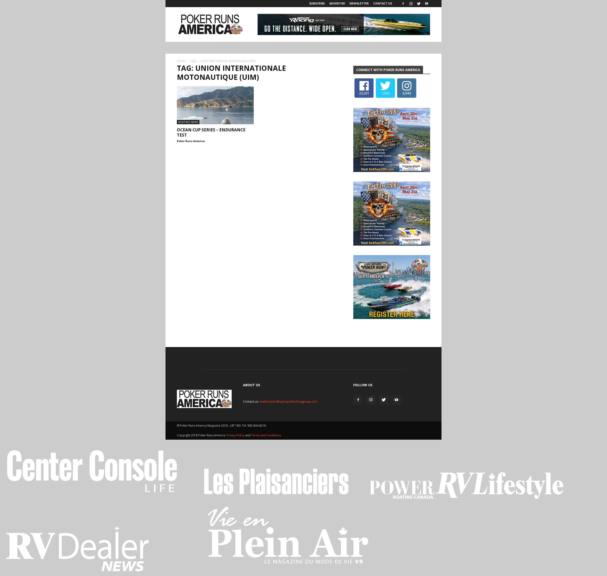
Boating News (188, 122)
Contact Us (382, 3)
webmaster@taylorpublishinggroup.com (288, 401)
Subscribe (317, 3)
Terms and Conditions (266, 435)
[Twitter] (418, 3)
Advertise (337, 3)
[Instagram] (410, 3)
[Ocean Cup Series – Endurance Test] (215, 105)
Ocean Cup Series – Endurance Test (211, 132)
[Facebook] (403, 3)
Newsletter (359, 3)
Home (181, 61)
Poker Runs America (191, 141)
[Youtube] (426, 3)
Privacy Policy (235, 435)
